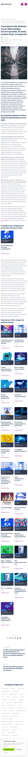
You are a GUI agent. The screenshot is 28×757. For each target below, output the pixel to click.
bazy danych (4, 694)
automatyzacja (15, 691)
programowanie (14, 716)
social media (14, 729)
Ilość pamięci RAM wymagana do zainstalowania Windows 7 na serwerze (13, 668)
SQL (20, 729)
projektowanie (19, 721)
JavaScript (4, 707)
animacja (13, 688)
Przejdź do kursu (5, 253)
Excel (3, 702)
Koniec (2, 39)
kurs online (4, 710)
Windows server (7, 39)
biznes (21, 694)
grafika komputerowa (18, 702)
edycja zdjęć (13, 699)
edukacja (22, 696)
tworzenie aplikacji (12, 732)
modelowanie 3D (5, 713)
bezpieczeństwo (13, 694)
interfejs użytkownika (11, 705)
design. (8, 696)
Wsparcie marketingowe (17, 39)
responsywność (13, 727)
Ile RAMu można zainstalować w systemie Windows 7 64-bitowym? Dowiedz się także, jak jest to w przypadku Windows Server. (14, 653)
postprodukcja (5, 716)
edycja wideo (4, 699)
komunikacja (11, 707)
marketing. (11, 710)
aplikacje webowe (5, 691)
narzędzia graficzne (16, 713)
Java (20, 705)
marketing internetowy (21, 710)
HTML (3, 705)
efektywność (21, 699)
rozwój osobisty (5, 729)
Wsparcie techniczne (5, 41)
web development (5, 735)
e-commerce (15, 696)
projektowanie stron (19, 724)
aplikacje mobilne (21, 688)
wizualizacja (14, 735)
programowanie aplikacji (7, 718)
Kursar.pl (6, 37)
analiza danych (5, 688)
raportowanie (4, 727)
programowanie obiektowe (7, 721)
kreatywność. (20, 707)
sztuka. (3, 732)
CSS (3, 696)
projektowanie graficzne (7, 724)
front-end (9, 702)
